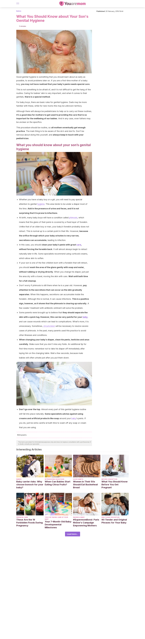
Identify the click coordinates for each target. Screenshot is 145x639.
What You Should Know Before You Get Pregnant (115, 484)
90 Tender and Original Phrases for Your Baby (114, 521)
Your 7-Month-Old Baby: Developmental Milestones (58, 524)
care (78, 245)
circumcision (49, 326)
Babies (18, 11)
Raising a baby (79, 517)
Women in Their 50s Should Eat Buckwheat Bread (85, 484)
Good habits (78, 479)
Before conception (109, 479)
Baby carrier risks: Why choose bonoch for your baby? (29, 484)
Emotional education (110, 517)
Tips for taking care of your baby (56, 518)
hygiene (41, 204)
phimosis (73, 217)
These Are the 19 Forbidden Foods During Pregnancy (29, 522)
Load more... (72, 534)
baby (85, 317)
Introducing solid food (54, 479)
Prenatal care (22, 517)
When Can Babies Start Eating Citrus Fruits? (57, 483)
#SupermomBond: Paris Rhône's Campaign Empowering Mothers (86, 522)
